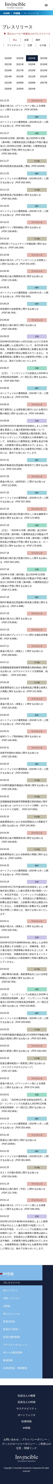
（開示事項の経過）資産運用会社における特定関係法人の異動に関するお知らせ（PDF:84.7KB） (24, 978)
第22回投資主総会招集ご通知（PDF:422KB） (23, 166)
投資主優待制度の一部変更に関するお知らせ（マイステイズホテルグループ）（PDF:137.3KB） (22, 1067)
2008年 (32, 83)
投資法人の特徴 (26, 1402)
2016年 (32, 70)
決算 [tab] (26, 40)
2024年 (32, 58)
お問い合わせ (11, 1439)
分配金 (6, 1306)
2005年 (20, 89)
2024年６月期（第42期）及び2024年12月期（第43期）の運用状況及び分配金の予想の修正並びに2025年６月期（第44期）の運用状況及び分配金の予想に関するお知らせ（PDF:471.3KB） (24, 582)
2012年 (32, 76)
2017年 (20, 70)
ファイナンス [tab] (14, 45)
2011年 (43, 76)
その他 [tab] (42, 45)
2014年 (8, 76)
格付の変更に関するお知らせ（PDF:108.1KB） (24, 1051)
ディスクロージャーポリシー (18, 1443)
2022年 (8, 64)
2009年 (20, 83)
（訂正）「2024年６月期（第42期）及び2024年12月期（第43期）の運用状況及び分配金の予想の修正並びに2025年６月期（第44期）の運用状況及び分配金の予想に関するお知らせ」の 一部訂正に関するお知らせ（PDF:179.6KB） (24, 538)
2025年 (20, 58)
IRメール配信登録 (12, 1352)
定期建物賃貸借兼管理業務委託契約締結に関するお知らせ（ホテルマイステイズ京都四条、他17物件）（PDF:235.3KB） (24, 671)
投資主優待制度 (11, 1337)
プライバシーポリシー (34, 1439)
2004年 (32, 89)
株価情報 (8, 1360)
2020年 (32, 64)
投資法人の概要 (26, 1395)
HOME (6, 13)
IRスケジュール (11, 1313)
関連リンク (30, 1448)
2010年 (8, 83)
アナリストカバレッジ (15, 1344)
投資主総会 (9, 1321)
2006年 (8, 89)
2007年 (43, 83)
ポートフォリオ (26, 1415)
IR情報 (16, 13)
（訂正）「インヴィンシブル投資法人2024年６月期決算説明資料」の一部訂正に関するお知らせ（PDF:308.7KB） (24, 377)
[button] (26, 33)
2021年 (20, 64)
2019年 (43, 64)
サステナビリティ (26, 1408)
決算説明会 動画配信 (15, 1368)
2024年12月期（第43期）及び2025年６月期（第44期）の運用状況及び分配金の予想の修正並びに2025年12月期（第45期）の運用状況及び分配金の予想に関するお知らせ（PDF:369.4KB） (24, 146)
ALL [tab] (15, 40)
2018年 (8, 70)
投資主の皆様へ (11, 1329)
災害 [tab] (30, 45)
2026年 (8, 58)
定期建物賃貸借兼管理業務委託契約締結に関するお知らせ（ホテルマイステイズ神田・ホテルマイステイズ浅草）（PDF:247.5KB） (24, 805)
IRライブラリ (10, 1290)
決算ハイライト (11, 1298)
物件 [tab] (38, 40)
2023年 (43, 58)
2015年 (43, 70)
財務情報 (26, 1421)
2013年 (20, 76)
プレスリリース (11, 1282)
